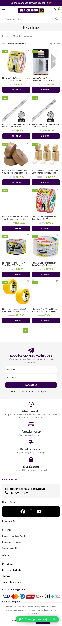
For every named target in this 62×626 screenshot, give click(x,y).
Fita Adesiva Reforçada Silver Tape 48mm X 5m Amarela (12, 80)
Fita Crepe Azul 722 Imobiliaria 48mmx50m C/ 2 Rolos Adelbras (45, 310)
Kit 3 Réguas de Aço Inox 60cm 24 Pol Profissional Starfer (16, 125)
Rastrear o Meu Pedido (12, 570)
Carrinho (6, 576)
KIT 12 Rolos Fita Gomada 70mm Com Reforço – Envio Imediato (45, 171)
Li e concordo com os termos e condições (27, 391)
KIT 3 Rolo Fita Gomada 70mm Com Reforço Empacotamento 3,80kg (15, 172)
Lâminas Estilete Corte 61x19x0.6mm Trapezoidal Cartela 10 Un (43, 80)
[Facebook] (22, 511)
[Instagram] (31, 511)
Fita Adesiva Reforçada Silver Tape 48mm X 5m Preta (14, 264)
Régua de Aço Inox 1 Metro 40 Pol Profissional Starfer (45, 125)
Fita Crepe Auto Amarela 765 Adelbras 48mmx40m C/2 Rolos (15, 310)
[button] (37, 619)
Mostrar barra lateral (16, 43)
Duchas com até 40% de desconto (29, 2)
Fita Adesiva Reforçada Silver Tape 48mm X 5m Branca (44, 264)
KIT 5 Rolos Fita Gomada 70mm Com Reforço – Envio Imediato (15, 218)
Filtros (56, 43)
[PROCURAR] (56, 19)
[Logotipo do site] (31, 10)
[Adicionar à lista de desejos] (27, 50)
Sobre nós (6, 530)
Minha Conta (8, 564)
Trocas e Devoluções (11, 582)
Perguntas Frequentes (12, 542)
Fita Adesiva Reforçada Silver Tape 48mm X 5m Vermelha (44, 218)
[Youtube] (39, 511)
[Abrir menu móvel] (4, 10)
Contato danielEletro (11, 548)
